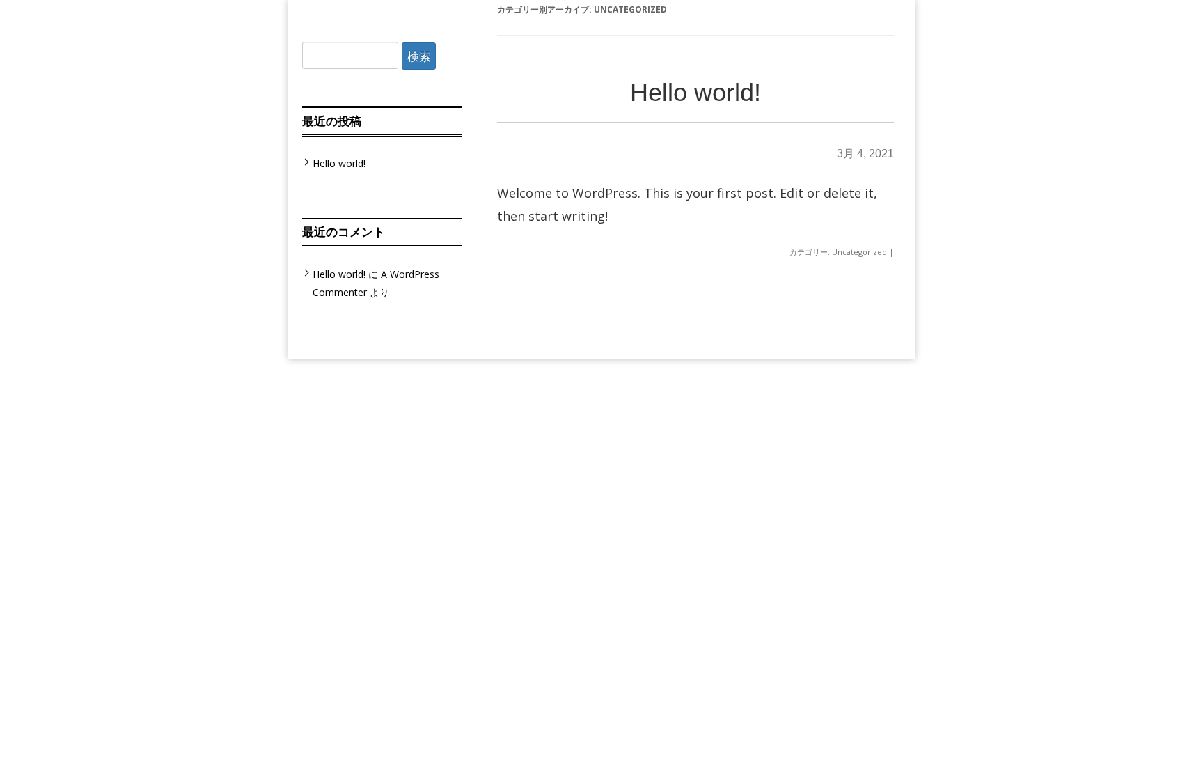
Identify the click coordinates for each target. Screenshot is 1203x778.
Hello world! (695, 92)
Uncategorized (859, 252)
